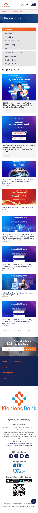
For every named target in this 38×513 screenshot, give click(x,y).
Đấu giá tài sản (10, 56)
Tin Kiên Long (10, 29)
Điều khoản (6, 506)
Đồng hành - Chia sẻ (12, 64)
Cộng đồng (9, 37)
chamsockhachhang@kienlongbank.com (19, 445)
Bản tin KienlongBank (13, 41)
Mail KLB (22, 506)
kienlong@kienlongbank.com (19, 443)
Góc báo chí (9, 33)
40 (29, 331)
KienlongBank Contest (13, 52)
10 (25, 331)
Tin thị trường (10, 45)
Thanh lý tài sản (10, 60)
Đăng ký (30, 349)
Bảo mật (15, 506)
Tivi (6, 48)
